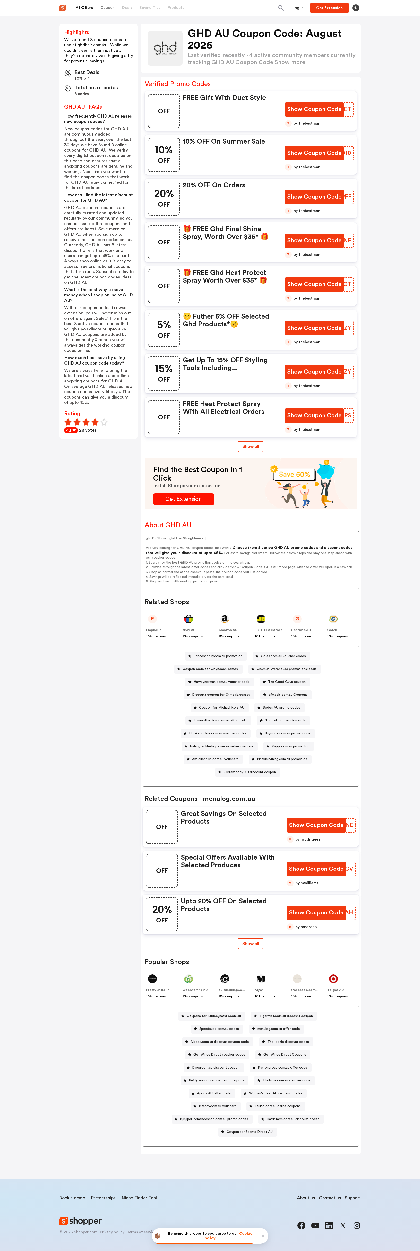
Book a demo (72, 1198)
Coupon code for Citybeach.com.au (210, 669)
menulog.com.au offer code (278, 1029)
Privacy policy (112, 1232)
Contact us (330, 1198)
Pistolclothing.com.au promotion (282, 759)
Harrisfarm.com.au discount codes (293, 1119)
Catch (332, 630)
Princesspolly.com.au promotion (217, 656)
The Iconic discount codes (288, 1041)
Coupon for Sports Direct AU (250, 1132)
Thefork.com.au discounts (285, 720)
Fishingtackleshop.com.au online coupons (221, 746)
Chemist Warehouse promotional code (287, 669)
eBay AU (189, 630)
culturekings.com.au (235, 990)
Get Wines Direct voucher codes (219, 1054)
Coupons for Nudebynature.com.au (214, 1016)
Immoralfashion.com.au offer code (220, 720)
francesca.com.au (305, 990)
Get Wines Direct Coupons (284, 1054)
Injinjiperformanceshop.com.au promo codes (214, 1119)
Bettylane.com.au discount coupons (216, 1080)
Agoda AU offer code (214, 1093)
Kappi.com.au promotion (290, 746)
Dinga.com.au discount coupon (215, 1067)
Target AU (335, 990)
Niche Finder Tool (139, 1198)
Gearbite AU (301, 630)
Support (353, 1198)
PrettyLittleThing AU (163, 990)
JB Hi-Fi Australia (269, 630)
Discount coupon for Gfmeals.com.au (221, 694)
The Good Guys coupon (287, 682)
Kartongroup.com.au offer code (282, 1067)
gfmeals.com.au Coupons (288, 694)
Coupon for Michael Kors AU (221, 707)
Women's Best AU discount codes (275, 1093)
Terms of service (142, 1232)
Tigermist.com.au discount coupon (286, 1016)
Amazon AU (228, 630)
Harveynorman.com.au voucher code (222, 682)
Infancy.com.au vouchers (217, 1106)
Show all (250, 446)
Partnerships (103, 1198)
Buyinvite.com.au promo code (287, 733)
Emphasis (153, 630)
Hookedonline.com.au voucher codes (217, 733)
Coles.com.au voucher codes (283, 656)
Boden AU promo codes (281, 707)
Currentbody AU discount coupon (250, 772)
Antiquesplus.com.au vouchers (215, 759)
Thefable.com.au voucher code (286, 1080)
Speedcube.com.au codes (219, 1029)
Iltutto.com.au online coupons (278, 1106)
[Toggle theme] (356, 7)
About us (306, 1198)
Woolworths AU (195, 990)
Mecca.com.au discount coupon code (220, 1041)
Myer (259, 990)
